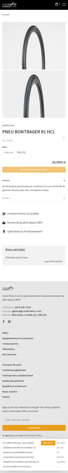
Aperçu (6, 180)
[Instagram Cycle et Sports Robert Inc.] (9, 321)
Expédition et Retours (14, 386)
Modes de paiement (13, 380)
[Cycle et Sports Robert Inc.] (7, 288)
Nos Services (9, 354)
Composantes (10, 343)
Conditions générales (14, 370)
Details (6, 198)
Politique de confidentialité (17, 375)
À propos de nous (12, 364)
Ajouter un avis (53, 261)
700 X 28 (8, 152)
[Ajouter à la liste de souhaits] (63, 138)
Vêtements (8, 349)
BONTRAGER (8, 125)
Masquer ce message (48, 443)
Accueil (5, 14)
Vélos (5, 332)
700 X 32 (21, 152)
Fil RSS (6, 396)
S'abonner (34, 427)
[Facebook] (3, 321)
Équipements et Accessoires (17, 338)
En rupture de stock (34, 169)
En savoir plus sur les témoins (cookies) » (61, 455)
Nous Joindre (9, 391)
